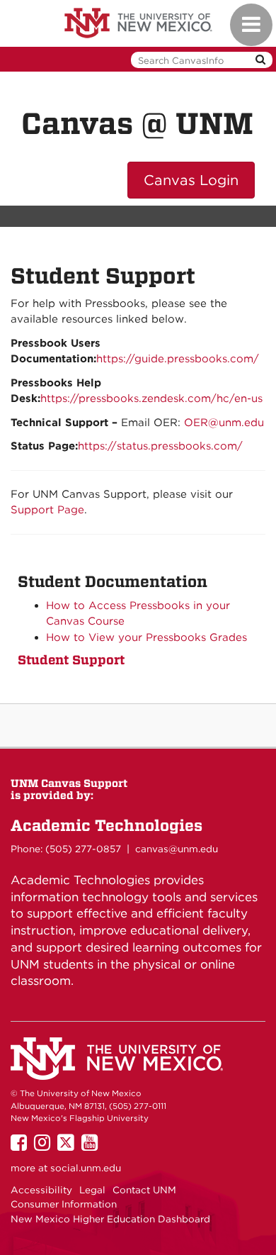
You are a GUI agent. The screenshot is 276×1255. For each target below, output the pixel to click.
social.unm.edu (85, 1167)
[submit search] (260, 60)
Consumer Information (64, 1204)
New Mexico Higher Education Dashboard (110, 1219)
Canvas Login (191, 180)
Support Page (47, 509)
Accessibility (41, 1189)
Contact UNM (144, 1189)
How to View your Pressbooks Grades (146, 637)
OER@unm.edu (224, 422)
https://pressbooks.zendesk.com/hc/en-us (151, 398)
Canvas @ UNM (137, 123)
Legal (92, 1189)
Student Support (71, 659)
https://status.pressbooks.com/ (160, 446)
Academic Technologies (106, 825)
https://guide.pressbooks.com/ (177, 358)
